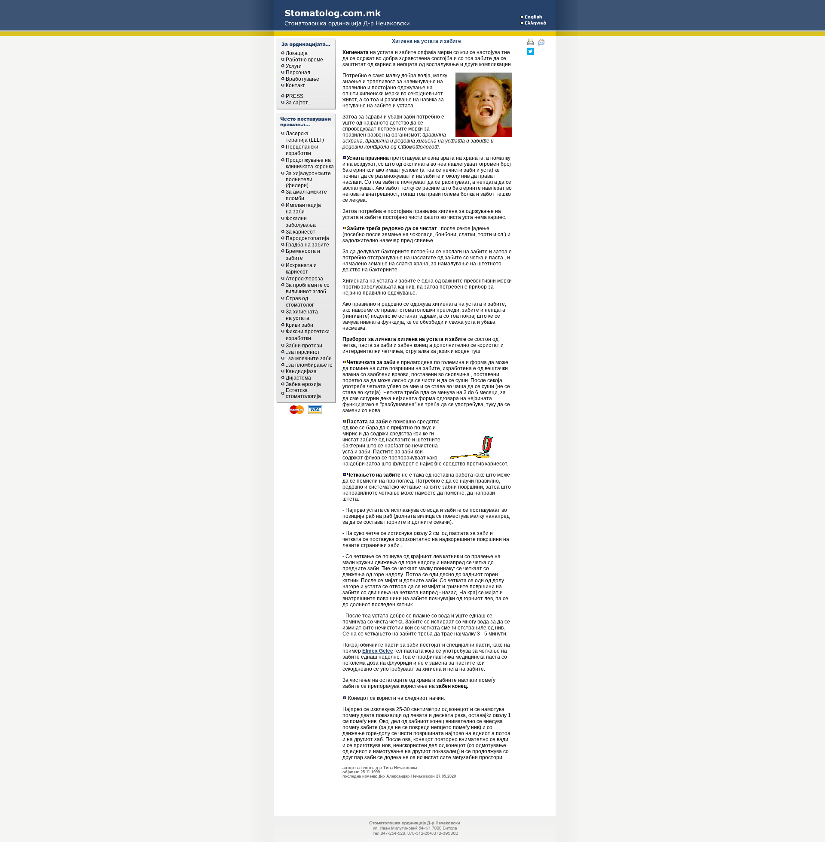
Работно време (304, 60)
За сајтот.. (298, 103)
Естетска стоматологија (303, 393)
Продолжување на (308, 160)
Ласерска (297, 134)
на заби (295, 212)
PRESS (294, 96)
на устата (297, 318)
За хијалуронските (308, 173)
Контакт (295, 85)
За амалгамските (306, 192)
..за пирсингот (303, 352)
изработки (298, 153)
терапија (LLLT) (305, 140)
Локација (297, 53)
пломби (295, 198)
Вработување (302, 79)
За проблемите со (308, 285)
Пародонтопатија (307, 238)
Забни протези (304, 346)
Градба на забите (307, 245)
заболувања (301, 225)
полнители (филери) (299, 182)
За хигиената (302, 312)
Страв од (297, 298)
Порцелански (302, 147)
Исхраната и (301, 265)
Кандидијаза (301, 371)
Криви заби (299, 325)
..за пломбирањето (309, 365)
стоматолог (300, 305)
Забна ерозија (303, 384)
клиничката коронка (310, 167)
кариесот (297, 272)
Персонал (298, 73)
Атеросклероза (304, 279)
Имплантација (303, 205)
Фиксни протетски (308, 331)
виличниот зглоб (306, 292)
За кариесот (300, 232)
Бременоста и (303, 251)
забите (294, 258)
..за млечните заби (309, 359)
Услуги (294, 66)
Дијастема (298, 378)
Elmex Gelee (377, 651)
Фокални (296, 219)
